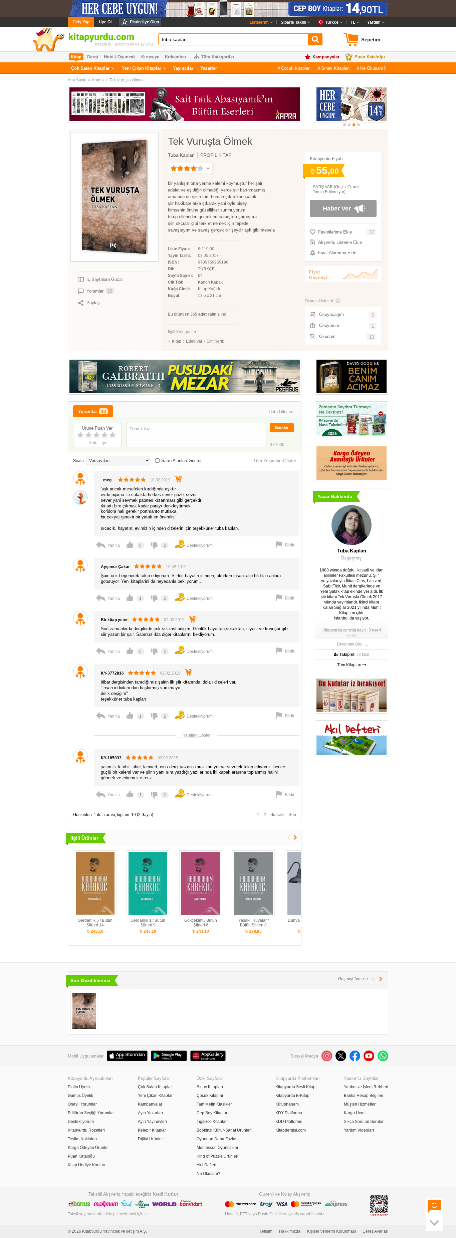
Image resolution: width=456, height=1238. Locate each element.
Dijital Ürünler (150, 1139)
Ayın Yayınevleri (152, 1121)
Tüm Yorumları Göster (274, 460)
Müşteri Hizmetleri (360, 1104)
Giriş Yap (80, 22)
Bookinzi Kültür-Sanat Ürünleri (224, 1130)
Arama (98, 80)
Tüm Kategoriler (217, 56)
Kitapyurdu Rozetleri (86, 1130)
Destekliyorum (81, 1121)
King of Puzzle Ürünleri (217, 1156)
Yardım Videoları (359, 1130)
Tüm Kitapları (349, 665)
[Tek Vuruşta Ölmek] (83, 1011)
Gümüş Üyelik (80, 1095)
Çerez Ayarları (375, 1231)
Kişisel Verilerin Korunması (331, 1231)
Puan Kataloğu (370, 56)
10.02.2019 (160, 480)
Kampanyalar (325, 56)
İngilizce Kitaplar (212, 1121)
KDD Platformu (288, 1121)
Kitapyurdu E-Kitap (292, 1095)
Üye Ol (105, 22)
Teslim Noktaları (82, 1139)
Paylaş (93, 302)
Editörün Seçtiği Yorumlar (91, 1113)
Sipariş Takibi (293, 22)
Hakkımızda (289, 1231)
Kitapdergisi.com (290, 1130)
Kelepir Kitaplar (152, 1130)
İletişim (266, 1231)
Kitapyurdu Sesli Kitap (295, 1087)
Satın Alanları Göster (181, 460)
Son (292, 814)
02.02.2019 (174, 619)
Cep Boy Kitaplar (212, 1113)
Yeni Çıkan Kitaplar (141, 68)
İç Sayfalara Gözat (104, 279)
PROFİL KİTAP (215, 155)
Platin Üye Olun (144, 22)
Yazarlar (208, 68)
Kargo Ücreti (355, 1113)
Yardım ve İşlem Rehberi (366, 1087)
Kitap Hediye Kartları (86, 1165)
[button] (344, 124)
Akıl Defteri (206, 1165)
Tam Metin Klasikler (214, 1104)
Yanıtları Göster (197, 735)
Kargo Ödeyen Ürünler (88, 1147)
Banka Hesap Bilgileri (363, 1095)
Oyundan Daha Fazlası (217, 1139)
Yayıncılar (183, 68)
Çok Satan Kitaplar (90, 68)
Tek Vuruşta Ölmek (126, 80)
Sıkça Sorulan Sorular (364, 1121)
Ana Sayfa (77, 80)
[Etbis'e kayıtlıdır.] (379, 1205)
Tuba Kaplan (181, 155)
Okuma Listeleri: (319, 301)
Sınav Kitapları (335, 68)
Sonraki (277, 814)
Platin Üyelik (79, 1087)
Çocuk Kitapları (296, 68)
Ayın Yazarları (150, 1113)
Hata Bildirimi (281, 411)
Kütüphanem (287, 1104)
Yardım (374, 22)
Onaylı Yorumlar (82, 1104)
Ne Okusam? (373, 68)
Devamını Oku (350, 644)
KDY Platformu (288, 1113)
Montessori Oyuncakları (218, 1147)
